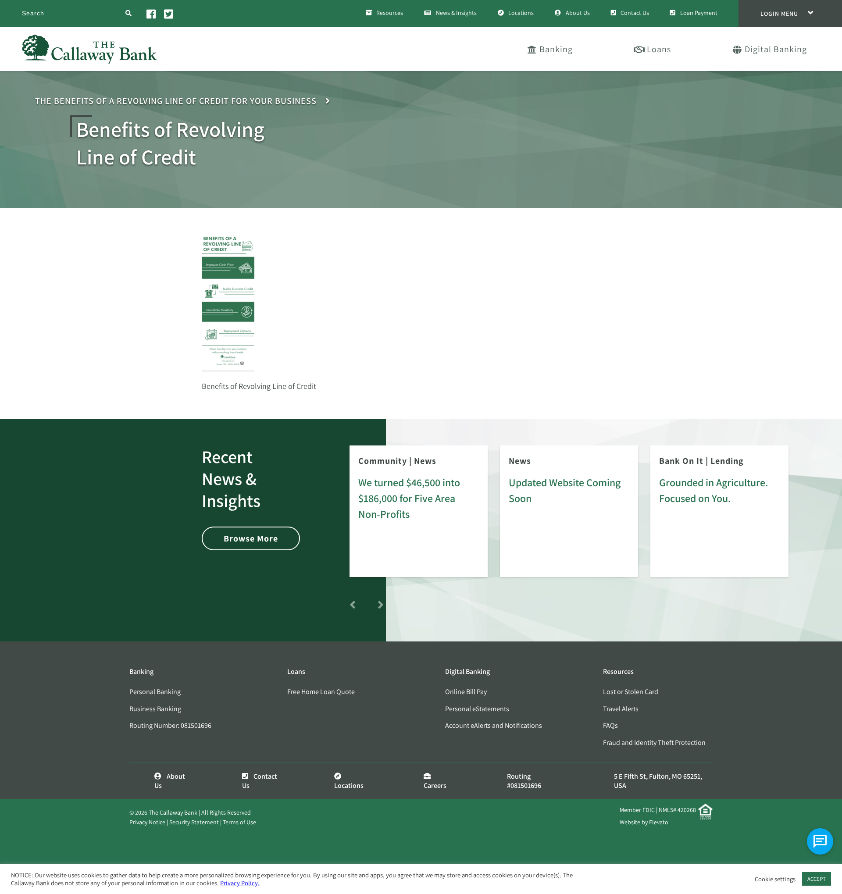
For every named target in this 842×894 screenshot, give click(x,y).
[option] (418, 517)
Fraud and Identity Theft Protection (654, 742)
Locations (521, 13)
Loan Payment (698, 13)
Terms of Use (239, 822)
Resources (389, 13)
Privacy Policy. (240, 883)
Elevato (658, 822)
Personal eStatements (477, 708)
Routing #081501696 (524, 781)
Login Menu (779, 14)
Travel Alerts (621, 708)
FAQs (610, 725)
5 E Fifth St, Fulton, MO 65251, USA (658, 781)
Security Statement (194, 822)
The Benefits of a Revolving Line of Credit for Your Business (176, 101)
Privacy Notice (147, 822)
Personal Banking (155, 691)
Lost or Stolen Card (630, 691)
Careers (435, 785)
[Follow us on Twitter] (169, 13)
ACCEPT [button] (816, 879)
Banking (556, 49)
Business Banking (155, 708)
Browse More (251, 538)
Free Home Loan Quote (321, 691)
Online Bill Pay (466, 691)
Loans (659, 49)
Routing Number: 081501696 (170, 725)
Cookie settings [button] (775, 879)
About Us (578, 13)
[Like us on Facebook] (151, 13)
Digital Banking (776, 49)
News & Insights (456, 13)
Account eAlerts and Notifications (493, 725)
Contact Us (635, 13)
